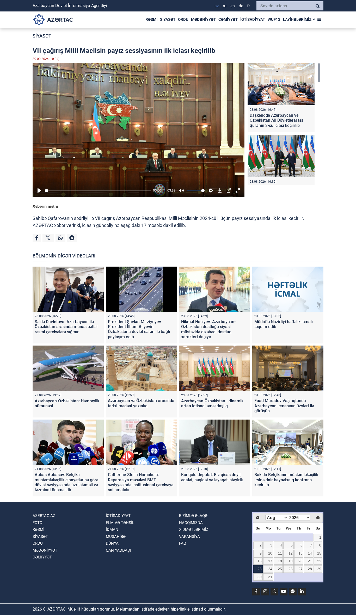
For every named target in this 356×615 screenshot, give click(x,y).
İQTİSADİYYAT (252, 19)
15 (319, 553)
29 (319, 569)
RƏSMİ (151, 19)
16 (259, 561)
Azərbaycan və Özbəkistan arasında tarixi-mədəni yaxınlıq (141, 403)
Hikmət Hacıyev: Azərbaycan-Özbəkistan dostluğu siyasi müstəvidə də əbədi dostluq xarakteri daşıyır (208, 329)
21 (310, 561)
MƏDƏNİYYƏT (203, 19)
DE (241, 5)
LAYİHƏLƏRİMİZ (297, 19)
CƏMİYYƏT (228, 19)
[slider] (98, 190)
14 (310, 553)
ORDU (183, 19)
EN (232, 5)
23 (259, 569)
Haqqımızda (191, 522)
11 (280, 553)
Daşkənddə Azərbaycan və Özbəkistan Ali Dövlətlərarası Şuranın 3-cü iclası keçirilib (276, 120)
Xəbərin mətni (45, 206)
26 (291, 569)
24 (270, 569)
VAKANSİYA (189, 536)
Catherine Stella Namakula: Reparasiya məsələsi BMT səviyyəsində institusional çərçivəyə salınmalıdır (140, 482)
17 (270, 561)
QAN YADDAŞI (118, 550)
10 (270, 553)
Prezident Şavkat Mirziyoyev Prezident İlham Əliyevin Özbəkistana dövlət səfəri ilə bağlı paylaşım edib (139, 329)
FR (248, 5)
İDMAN (112, 529)
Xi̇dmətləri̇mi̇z (193, 529)
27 (300, 569)
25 (280, 569)
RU (224, 5)
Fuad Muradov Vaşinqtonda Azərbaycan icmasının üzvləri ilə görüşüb (284, 405)
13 (300, 553)
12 (291, 553)
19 (291, 561)
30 (259, 577)
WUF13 (274, 19)
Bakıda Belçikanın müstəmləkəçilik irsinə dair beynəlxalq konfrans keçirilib (286, 479)
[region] (284, 124)
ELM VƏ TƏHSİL (120, 522)
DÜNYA (112, 543)
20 (300, 561)
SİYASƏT (167, 19)
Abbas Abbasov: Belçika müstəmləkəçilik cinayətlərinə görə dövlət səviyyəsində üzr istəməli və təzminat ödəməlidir (66, 482)
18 (280, 561)
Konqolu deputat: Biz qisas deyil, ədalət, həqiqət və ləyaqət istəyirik (212, 477)
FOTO (37, 522)
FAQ (182, 543)
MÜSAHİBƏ (116, 536)
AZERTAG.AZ (44, 515)
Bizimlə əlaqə (193, 515)
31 (270, 577)
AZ (216, 5)
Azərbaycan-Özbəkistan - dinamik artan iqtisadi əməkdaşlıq (212, 403)
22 (319, 561)
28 (310, 569)
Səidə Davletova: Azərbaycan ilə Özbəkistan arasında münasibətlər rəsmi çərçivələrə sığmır (66, 326)
